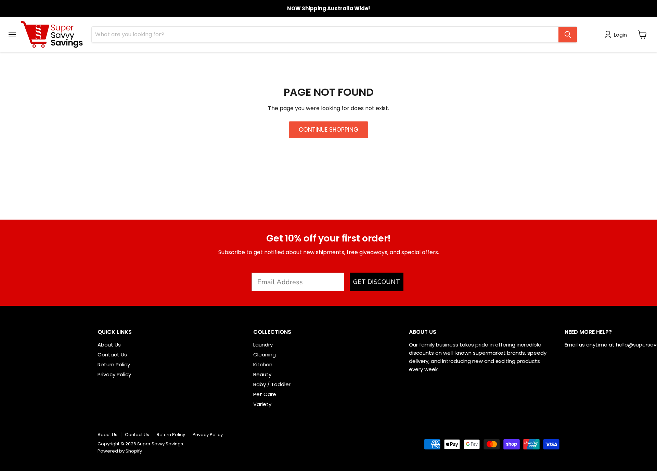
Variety (262, 404)
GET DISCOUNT (376, 282)
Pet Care (264, 394)
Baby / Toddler (272, 384)
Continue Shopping (328, 130)
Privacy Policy (114, 374)
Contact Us (112, 354)
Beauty (262, 374)
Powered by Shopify (120, 451)
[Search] (567, 34)
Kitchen (262, 364)
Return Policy (114, 364)
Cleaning (264, 354)
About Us (109, 344)
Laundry (263, 344)
